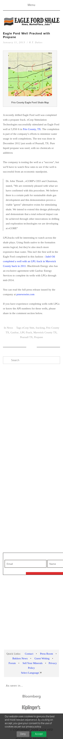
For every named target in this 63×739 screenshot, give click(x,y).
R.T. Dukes (36, 42)
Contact (29, 653)
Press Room (46, 653)
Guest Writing (42, 658)
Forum (12, 663)
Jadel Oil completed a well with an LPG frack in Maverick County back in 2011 (29, 261)
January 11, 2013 (14, 42)
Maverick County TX (45, 332)
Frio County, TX (32, 129)
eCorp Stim (28, 327)
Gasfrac (14, 332)
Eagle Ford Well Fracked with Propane (26, 35)
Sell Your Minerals (33, 663)
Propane (38, 337)
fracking (40, 327)
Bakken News (20, 658)
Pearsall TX (26, 337)
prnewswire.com (25, 294)
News (10, 327)
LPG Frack (26, 332)
